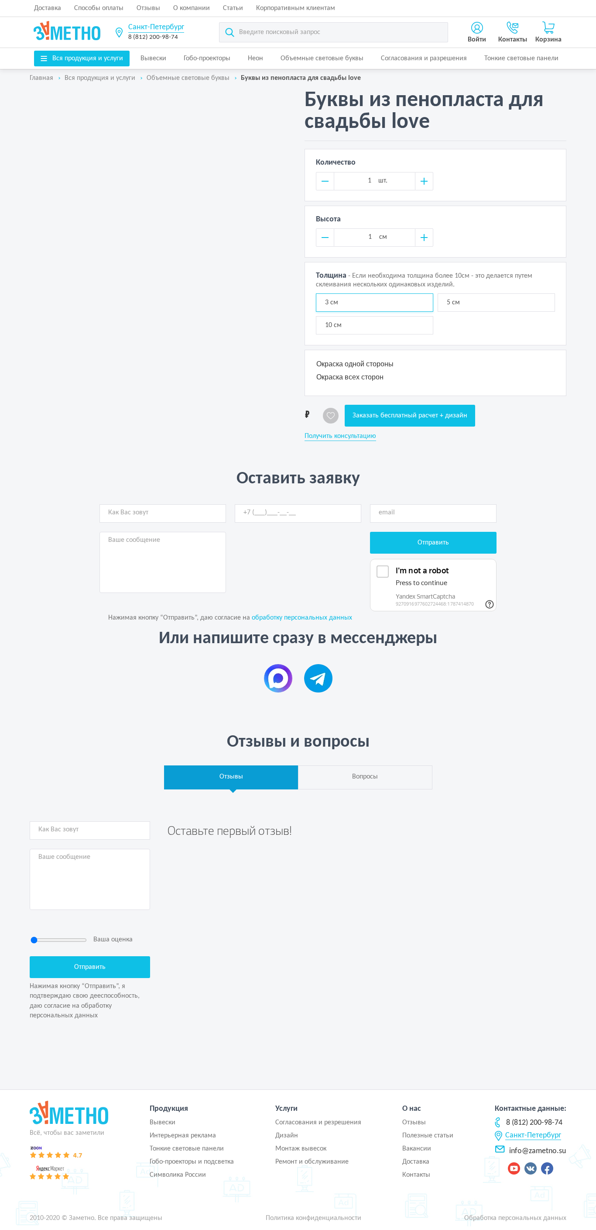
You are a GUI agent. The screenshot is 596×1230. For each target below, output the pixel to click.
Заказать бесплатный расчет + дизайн (410, 415)
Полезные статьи (427, 1135)
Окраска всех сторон (350, 377)
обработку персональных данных (302, 617)
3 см (331, 302)
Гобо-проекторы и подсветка (192, 1161)
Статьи (233, 8)
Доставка (47, 8)
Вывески (153, 58)
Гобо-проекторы (207, 58)
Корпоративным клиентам (295, 8)
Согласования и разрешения (424, 58)
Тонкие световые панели (521, 58)
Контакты (416, 1174)
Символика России (178, 1174)
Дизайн (286, 1135)
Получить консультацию (340, 436)
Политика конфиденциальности (313, 1218)
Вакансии (416, 1148)
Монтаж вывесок (300, 1148)
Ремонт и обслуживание (312, 1161)
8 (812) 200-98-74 (153, 37)
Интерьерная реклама (183, 1135)
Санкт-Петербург (156, 27)
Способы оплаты (98, 8)
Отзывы (148, 8)
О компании (191, 8)
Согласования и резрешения (318, 1122)
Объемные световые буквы (322, 58)
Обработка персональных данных (515, 1218)
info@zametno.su (537, 1151)
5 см (453, 302)
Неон (255, 58)
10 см (333, 325)
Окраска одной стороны (355, 364)
